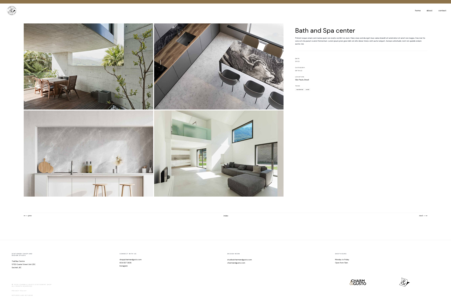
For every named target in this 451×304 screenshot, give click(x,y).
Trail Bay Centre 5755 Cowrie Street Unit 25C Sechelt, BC (23, 264)
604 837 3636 (125, 263)
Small (307, 89)
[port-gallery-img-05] (219, 153)
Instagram (124, 266)
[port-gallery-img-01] (88, 66)
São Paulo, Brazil (302, 79)
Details (298, 71)
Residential (299, 89)
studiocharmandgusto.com (239, 259)
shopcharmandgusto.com (131, 259)
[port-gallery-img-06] (219, 66)
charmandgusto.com (236, 263)
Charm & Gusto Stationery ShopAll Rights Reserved (32, 285)
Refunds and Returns (22, 295)
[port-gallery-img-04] (88, 153)
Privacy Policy (19, 291)
